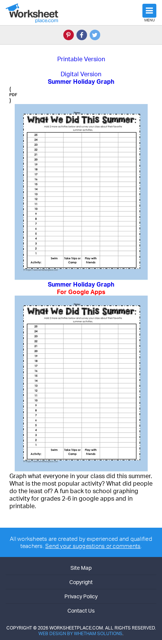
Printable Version (81, 59)
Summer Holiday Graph (81, 288)
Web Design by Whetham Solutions (80, 633)
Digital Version (81, 74)
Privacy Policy (81, 596)
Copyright (81, 582)
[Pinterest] (68, 35)
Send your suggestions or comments (93, 545)
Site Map (81, 568)
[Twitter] (95, 35)
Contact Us (81, 610)
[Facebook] (81, 35)
